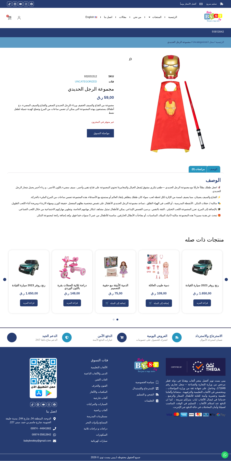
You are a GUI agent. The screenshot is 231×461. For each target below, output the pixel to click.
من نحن (137, 17)
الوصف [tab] (213, 169)
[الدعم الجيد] (12, 337)
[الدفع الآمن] (67, 337)
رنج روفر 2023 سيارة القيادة (202, 285)
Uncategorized (199, 42)
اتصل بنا (108, 17)
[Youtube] (20, 4)
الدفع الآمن (105, 336)
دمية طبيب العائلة (159, 285)
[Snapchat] (15, 4)
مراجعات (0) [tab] (198, 169)
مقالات (122, 17)
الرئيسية (172, 17)
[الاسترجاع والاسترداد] (177, 337)
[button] (130, 59)
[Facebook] (31, 4)
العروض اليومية (157, 336)
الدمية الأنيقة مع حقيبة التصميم (115, 287)
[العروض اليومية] (122, 337)
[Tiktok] (9, 4)
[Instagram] (26, 4)
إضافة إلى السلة (161, 303)
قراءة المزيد (202, 303)
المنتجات (156, 17)
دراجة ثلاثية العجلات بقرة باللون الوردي (72, 287)
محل (211, 42)
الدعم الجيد (49, 336)
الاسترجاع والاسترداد (208, 336)
